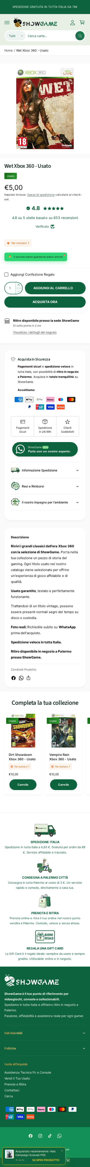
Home (8, 50)
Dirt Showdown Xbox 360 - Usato (22, 757)
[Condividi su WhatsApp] (21, 678)
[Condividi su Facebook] (13, 678)
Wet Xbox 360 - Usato (32, 50)
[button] (7, 22)
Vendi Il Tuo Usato (17, 1078)
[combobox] (56, 35)
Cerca (8, 1096)
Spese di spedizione (41, 194)
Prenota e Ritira (15, 1084)
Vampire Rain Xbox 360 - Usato (62, 757)
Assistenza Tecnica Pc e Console (27, 1072)
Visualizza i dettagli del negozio (35, 332)
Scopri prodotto (45, 1160)
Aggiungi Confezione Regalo (32, 274)
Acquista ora (45, 302)
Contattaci (11, 1090)
